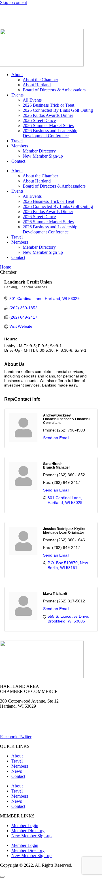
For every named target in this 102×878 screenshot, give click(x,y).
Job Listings (90, 12)
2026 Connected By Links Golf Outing (58, 110)
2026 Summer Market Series (48, 125)
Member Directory (39, 151)
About (17, 74)
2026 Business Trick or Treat (48, 105)
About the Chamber (40, 79)
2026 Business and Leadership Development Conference (50, 133)
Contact (18, 161)
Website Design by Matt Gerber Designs (45, 868)
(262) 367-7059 (14, 21)
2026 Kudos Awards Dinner (48, 115)
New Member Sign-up (43, 156)
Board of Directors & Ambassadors (54, 89)
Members (19, 145)
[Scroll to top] (2, 877)
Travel (17, 140)
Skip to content (13, 2)
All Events (32, 100)
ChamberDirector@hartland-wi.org (31, 727)
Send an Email (56, 437)
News (66, 12)
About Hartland (37, 84)
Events (17, 95)
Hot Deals (44, 12)
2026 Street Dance (39, 120)
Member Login (13, 12)
